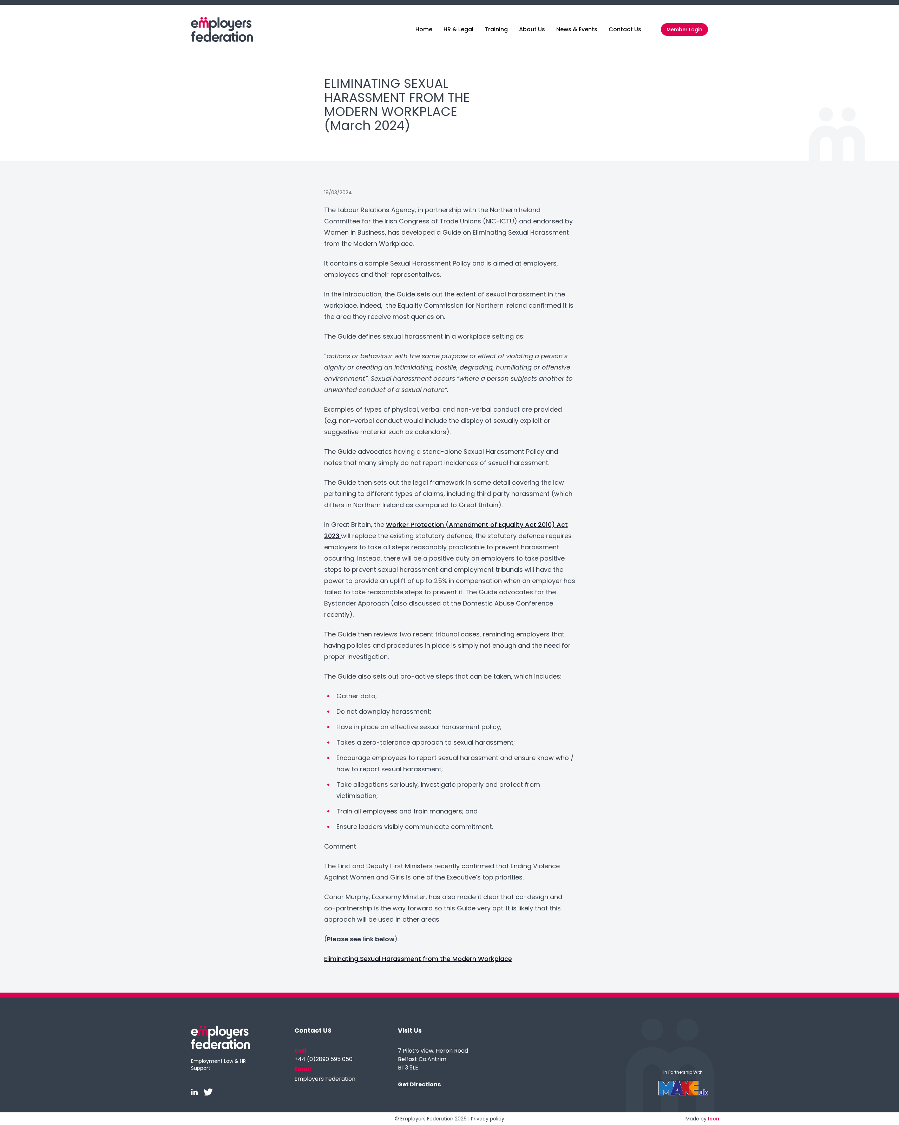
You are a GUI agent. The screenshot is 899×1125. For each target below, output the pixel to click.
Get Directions (419, 1084)
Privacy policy (487, 1118)
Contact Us (625, 29)
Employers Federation (324, 1079)
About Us (532, 29)
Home (423, 29)
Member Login (684, 29)
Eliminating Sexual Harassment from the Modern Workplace (418, 958)
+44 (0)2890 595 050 (323, 1059)
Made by (702, 1118)
